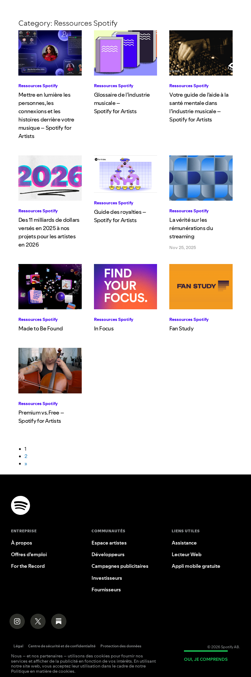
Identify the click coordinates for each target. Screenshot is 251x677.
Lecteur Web (186, 554)
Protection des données (120, 646)
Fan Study (181, 328)
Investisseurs (107, 578)
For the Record (28, 566)
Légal (18, 646)
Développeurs (108, 554)
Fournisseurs (106, 589)
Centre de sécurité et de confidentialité (62, 646)
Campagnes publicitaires (120, 566)
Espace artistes (109, 542)
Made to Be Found (40, 328)
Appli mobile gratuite (196, 566)
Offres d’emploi (29, 554)
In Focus (104, 328)
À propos (21, 542)
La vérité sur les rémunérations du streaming (191, 228)
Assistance (184, 542)
